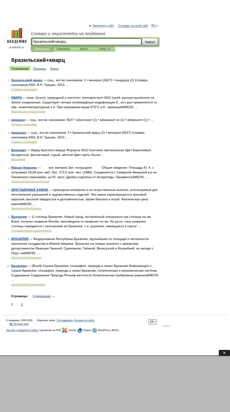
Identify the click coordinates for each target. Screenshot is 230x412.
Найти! (150, 42)
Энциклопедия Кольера (26, 208)
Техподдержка (64, 320)
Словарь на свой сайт (133, 25)
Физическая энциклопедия (28, 111)
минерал (18, 120)
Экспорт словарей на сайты (22, 330)
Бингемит (18, 150)
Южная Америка (24, 167)
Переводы (63, 48)
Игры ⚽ (105, 48)
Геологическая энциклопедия (30, 181)
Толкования (41, 48)
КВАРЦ (16, 97)
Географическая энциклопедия (31, 230)
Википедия (18, 159)
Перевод (39, 68)
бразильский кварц (26, 80)
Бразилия (19, 216)
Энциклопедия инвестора (28, 284)
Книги (84, 48)
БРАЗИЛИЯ (20, 239)
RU (153, 25)
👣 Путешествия (19, 324)
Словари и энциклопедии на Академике (68, 33)
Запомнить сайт (103, 25)
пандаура (18, 132)
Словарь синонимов (24, 89)
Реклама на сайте (84, 320)
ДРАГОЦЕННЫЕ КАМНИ (29, 190)
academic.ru (16, 47)
